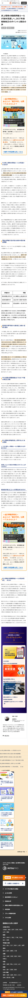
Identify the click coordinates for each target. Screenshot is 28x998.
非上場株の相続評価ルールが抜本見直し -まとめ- (12, 766)
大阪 (4, 956)
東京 (4, 937)
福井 (15, 945)
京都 (11, 956)
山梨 (19, 945)
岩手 (13, 929)
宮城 (16, 929)
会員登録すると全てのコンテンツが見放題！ (13, 702)
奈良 (19, 956)
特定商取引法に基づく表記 (9, 985)
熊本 (15, 975)
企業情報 (5, 982)
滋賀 (15, 956)
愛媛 (11, 969)
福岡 (4, 975)
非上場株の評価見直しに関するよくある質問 (10, 763)
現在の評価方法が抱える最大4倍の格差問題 (10, 753)
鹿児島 (8, 977)
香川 (8, 969)
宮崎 (4, 977)
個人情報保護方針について (15, 982)
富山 (8, 945)
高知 (15, 969)
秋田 (20, 929)
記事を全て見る (21, 851)
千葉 (16, 937)
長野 (23, 945)
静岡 (11, 951)
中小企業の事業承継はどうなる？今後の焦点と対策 (12, 760)
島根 (8, 964)
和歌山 (5, 959)
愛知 (4, 951)
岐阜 (8, 951)
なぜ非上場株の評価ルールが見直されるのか (10, 750)
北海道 (5, 929)
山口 (19, 964)
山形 (4, 932)
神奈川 (8, 937)
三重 (15, 951)
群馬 (8, 940)
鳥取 (4, 964)
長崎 (11, 975)
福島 (8, 932)
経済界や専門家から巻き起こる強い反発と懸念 (10, 757)
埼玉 (13, 937)
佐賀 (8, 975)
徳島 (4, 969)
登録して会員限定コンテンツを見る (14, 995)
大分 (19, 975)
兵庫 (8, 956)
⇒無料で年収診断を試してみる (13, 152)
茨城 (20, 937)
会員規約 (19, 985)
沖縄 (13, 977)
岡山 (11, 964)
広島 (15, 964)
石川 (11, 945)
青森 (9, 929)
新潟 (4, 945)
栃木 (4, 940)
